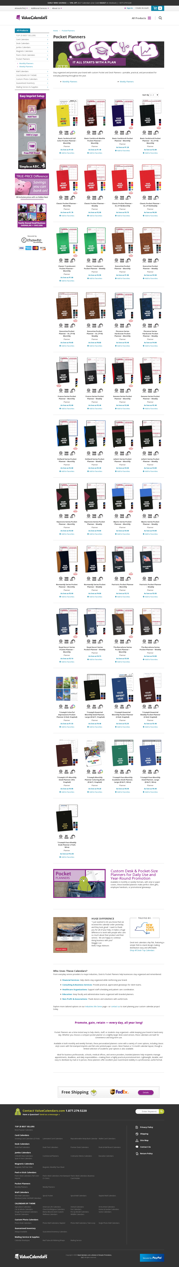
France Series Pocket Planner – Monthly (67, 397)
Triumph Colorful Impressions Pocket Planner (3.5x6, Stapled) (67, 714)
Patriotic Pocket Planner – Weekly (150, 585)
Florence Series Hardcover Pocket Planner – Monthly (123, 333)
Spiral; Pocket (48, 1196)
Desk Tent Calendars (50, 1147)
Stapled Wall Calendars (107, 1196)
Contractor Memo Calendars (81, 1156)
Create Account (142, 8)
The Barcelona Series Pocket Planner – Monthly (122, 649)
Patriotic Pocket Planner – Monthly (122, 585)
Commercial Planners (51, 1156)
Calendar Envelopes (22, 1240)
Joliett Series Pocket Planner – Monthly (123, 460)
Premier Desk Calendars (80, 1147)
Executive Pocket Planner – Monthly (123, 267)
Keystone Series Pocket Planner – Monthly (67, 523)
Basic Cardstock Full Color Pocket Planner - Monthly (67, 140)
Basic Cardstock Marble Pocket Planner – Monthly (94, 140)
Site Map (144, 1140)
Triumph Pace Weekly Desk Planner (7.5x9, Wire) (67, 844)
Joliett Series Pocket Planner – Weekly (150, 460)
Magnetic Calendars (24, 51)
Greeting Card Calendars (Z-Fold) (27, 1138)
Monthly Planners (69, 81)
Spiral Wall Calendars (78, 1196)
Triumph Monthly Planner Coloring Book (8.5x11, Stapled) (95, 779)
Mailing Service (76, 1240)
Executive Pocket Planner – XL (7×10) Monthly (67, 333)
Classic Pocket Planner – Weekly (94, 204)
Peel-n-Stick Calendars (25, 55)
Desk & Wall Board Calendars (110, 1147)
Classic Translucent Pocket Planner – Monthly (66, 268)
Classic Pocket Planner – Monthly (66, 204)
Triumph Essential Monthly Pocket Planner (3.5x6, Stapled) (122, 714)
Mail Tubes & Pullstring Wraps (54, 1240)
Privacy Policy (146, 1127)
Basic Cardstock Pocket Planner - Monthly (122, 139)
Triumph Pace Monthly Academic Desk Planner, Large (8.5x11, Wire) (122, 779)
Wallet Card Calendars (107, 1138)
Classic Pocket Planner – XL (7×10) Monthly (122, 204)
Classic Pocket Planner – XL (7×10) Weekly (150, 204)
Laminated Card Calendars (53, 1138)
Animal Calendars (77, 1207)
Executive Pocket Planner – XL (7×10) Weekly (95, 333)
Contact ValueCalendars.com (55, 1111)
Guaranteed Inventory (25, 83)
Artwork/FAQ (20, 8)
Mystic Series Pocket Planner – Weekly (150, 523)
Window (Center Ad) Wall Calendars (28, 1198)
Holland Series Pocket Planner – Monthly (67, 460)
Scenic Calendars (105, 1212)
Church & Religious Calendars (54, 1209)
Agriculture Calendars (23, 1207)
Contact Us (145, 1147)
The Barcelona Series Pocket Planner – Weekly (150, 648)
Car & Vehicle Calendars (24, 1209)
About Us (56, 8)
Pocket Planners (68, 30)
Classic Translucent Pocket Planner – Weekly (94, 267)
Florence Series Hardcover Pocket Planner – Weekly (150, 333)
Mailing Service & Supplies (27, 87)
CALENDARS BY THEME (26, 75)
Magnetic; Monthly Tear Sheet (53, 1167)
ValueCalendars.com (39, 1257)
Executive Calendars (106, 1156)
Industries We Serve (93, 1006)
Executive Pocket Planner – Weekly (150, 267)
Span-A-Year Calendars (23, 1158)
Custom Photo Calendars (26, 79)
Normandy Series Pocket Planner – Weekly (94, 585)
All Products (22, 30)
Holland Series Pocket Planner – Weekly (94, 460)
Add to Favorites (67, 153)
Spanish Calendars (22, 1214)
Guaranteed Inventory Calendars (55, 1232)
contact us (115, 1006)
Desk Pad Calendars (22, 1147)
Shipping (144, 1133)
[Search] (159, 18)
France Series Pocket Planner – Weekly (95, 397)
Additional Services (39, 8)
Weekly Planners (127, 81)
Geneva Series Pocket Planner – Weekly (150, 397)
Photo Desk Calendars (23, 1223)
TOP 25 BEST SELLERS (26, 35)
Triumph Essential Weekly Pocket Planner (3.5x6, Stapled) (150, 714)
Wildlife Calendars (77, 1214)
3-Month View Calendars (24, 1156)
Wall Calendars (22, 71)
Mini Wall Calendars (22, 1196)
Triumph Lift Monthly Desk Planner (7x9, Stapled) (66, 779)
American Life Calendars (52, 1207)
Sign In (130, 8)
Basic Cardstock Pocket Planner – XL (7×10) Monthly (150, 140)
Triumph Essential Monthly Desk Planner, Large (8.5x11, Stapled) (95, 714)
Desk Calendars (22, 43)
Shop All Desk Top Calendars (142, 950)
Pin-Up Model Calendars (80, 1212)
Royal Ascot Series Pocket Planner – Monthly (67, 649)
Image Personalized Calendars (26, 1212)
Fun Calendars (76, 1209)
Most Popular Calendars (24, 1130)
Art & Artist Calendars (107, 1207)
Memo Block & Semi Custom (53, 1212)
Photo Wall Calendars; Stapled (54, 1223)
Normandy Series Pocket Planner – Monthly (67, 585)
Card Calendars (22, 39)
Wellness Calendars (50, 1214)
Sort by (145, 95)
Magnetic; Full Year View (23, 1167)
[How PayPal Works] (152, 1257)
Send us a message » (50, 1114)
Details (146, 1092)
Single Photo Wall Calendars (109, 1223)
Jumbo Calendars (23, 47)
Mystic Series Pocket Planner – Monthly (122, 523)
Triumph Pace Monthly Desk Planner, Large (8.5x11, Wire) (150, 779)
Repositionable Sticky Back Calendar (84, 1138)
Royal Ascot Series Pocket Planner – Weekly (94, 648)
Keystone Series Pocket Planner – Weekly (94, 523)
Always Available (21, 1232)
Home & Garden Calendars (109, 1209)
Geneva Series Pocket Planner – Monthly (122, 397)
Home (55, 30)
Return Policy (146, 1153)
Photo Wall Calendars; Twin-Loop (83, 1223)
